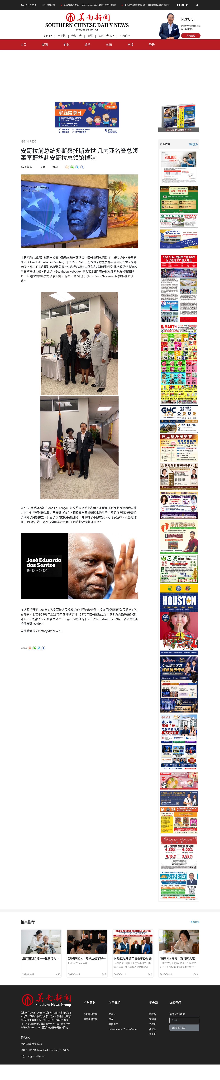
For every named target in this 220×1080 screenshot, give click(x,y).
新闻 (45, 44)
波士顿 (152, 1034)
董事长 (112, 1014)
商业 (66, 44)
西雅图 (152, 1029)
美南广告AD (105, 35)
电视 (130, 44)
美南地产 (113, 1024)
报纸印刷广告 (90, 1014)
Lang (47, 35)
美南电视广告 (90, 1019)
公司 (111, 1019)
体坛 (109, 44)
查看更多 (193, 144)
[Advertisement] (110, 74)
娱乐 (88, 44)
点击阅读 (190, 35)
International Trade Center (123, 1029)
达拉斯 (152, 1014)
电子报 (62, 35)
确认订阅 (176, 1027)
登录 (152, 44)
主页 (23, 44)
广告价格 (125, 35)
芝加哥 (152, 1019)
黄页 (90, 35)
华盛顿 (152, 1024)
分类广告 (76, 35)
